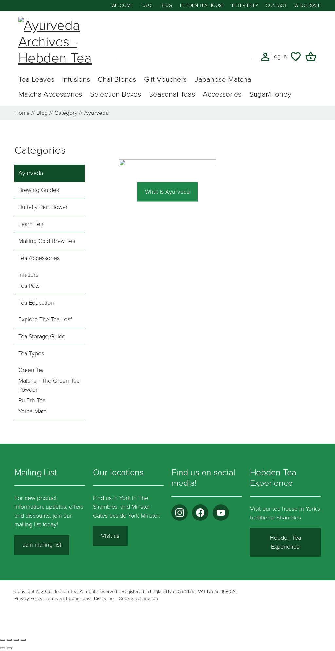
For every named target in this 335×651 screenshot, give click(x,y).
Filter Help (245, 5)
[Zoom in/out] (2, 640)
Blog (166, 5)
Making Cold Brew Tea (46, 241)
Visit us (110, 536)
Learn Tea (30, 224)
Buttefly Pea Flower (43, 207)
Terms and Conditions (68, 598)
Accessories (222, 94)
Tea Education (36, 302)
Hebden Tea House (202, 5)
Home (22, 113)
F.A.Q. (146, 5)
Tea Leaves (36, 79)
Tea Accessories (39, 258)
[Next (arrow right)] (9, 648)
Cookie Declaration (138, 598)
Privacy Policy (28, 598)
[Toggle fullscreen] (9, 640)
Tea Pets (29, 285)
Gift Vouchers (165, 79)
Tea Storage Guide (41, 336)
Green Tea (31, 370)
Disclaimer (104, 598)
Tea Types (31, 353)
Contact (276, 5)
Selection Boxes (115, 94)
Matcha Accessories (50, 94)
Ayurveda (30, 173)
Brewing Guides (38, 190)
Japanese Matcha (223, 79)
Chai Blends (117, 79)
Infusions (76, 79)
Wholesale (307, 5)
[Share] (16, 640)
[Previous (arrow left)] (2, 648)
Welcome (122, 5)
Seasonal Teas (172, 94)
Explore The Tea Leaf (45, 319)
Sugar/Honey (270, 94)
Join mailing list (42, 544)
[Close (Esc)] (23, 640)
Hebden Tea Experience (285, 542)
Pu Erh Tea (31, 400)
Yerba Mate (32, 411)
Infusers (28, 275)
